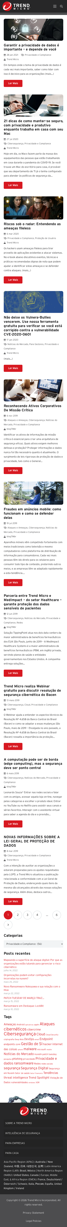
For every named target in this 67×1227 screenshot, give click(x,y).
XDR (37, 1082)
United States (21, 1175)
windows (32, 1082)
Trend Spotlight (39, 1077)
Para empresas (15, 1143)
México (31, 1170)
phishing (17, 1059)
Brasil (23, 1170)
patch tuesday (49, 1054)
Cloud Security (52, 1035)
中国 (16, 1166)
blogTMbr (11, 429)
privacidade (29, 1059)
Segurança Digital (34, 1068)
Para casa (12, 1153)
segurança (12, 1068)
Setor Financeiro (36, 1073)
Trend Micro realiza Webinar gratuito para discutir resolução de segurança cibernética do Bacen (32, 691)
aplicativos (29, 1025)
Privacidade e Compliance (38, 55)
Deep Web (19, 1039)
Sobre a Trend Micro (18, 1123)
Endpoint (46, 1039)
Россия (39, 1184)
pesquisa (8, 1059)
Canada (34, 1175)
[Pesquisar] (61, 6)
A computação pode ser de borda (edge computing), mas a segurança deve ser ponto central (33, 764)
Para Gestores (36, 344)
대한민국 (32, 1166)
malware (30, 1049)
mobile (49, 1049)
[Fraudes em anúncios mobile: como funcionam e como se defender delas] (33, 493)
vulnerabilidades (19, 1082)
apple (36, 1025)
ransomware (24, 1063)
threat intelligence (16, 1077)
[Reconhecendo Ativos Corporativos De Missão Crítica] (33, 390)
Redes (20, 623)
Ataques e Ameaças (17, 420)
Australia (40, 1162)
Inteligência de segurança (22, 1133)
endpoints (9, 1044)
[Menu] (54, 6)
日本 (22, 1166)
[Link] (16, 6)
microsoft (41, 1049)
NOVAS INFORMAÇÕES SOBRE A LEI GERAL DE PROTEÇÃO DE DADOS (32, 841)
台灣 (40, 1166)
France (41, 1179)
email (37, 1039)
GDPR (18, 1044)
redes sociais (47, 1064)
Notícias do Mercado (17, 344)
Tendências (50, 1073)
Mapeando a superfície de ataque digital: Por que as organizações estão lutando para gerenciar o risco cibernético (33, 963)
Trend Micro (13, 59)
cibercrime (34, 1029)
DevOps (29, 1039)
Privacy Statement (33, 1213)
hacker (47, 1044)
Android (21, 1025)
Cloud (27, 705)
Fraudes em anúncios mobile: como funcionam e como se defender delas (32, 513)
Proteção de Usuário (45, 238)
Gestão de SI (32, 1044)
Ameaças (10, 1024)
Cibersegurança (15, 143)
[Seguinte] (8, 924)
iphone (20, 1049)
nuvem (38, 1054)
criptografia (9, 1039)
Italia (31, 1184)
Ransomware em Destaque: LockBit (24, 1006)
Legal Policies (33, 1221)
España (49, 1184)
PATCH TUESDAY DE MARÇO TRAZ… (24, 998)
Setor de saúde (22, 1073)
